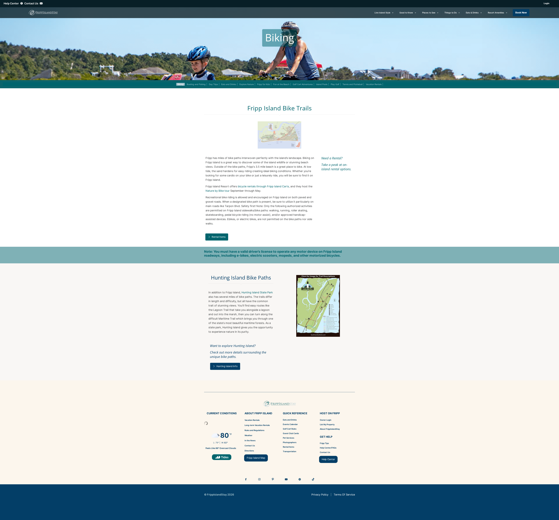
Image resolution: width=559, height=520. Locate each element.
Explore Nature (246, 84)
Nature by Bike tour (218, 190)
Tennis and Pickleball (352, 84)
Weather (248, 435)
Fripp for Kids (263, 84)
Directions (249, 451)
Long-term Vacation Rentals (257, 425)
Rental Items (288, 447)
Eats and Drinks (228, 84)
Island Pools (321, 84)
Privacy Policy (319, 494)
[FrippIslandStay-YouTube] (286, 479)
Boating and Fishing (196, 84)
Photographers (289, 442)
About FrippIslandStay (330, 429)
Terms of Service (344, 494)
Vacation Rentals (374, 84)
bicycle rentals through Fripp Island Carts (263, 186)
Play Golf (335, 84)
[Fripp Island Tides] (221, 457)
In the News (250, 440)
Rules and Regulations (254, 430)
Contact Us (250, 445)
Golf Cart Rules (289, 429)
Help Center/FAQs (328, 448)
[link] (318, 306)
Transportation (289, 451)
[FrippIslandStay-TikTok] (313, 479)
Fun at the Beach (281, 84)
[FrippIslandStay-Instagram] (259, 479)
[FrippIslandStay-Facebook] (246, 479)
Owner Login (325, 420)
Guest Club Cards (291, 433)
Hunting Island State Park (257, 292)
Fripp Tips (324, 443)
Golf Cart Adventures (303, 84)
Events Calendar (290, 424)
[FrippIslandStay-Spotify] (300, 479)
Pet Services (288, 438)
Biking (180, 84)
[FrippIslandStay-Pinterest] (273, 479)
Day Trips (213, 84)
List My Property (327, 424)
